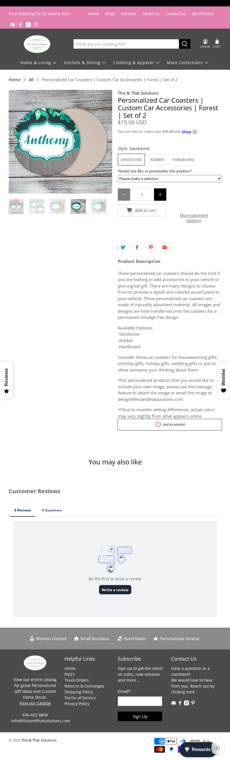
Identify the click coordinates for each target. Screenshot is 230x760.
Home (93, 13)
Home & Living (35, 62)
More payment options (194, 217)
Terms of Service (80, 697)
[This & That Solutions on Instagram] (28, 24)
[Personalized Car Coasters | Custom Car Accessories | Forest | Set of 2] (60, 141)
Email (124, 691)
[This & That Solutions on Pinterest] (36, 24)
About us (150, 13)
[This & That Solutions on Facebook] (20, 24)
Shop (110, 13)
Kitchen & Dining (82, 62)
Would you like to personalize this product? (155, 171)
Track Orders (77, 680)
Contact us (176, 13)
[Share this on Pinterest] (151, 247)
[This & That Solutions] (37, 44)
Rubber (157, 159)
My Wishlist (202, 13)
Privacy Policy (77, 703)
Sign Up (140, 716)
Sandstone (131, 159)
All (31, 80)
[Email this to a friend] (164, 247)
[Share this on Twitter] (123, 247)
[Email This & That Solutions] (12, 24)
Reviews (128, 13)
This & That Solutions (138, 93)
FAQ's (70, 674)
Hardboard (183, 159)
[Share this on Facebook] (137, 247)
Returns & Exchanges (84, 686)
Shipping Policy (79, 691)
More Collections (185, 62)
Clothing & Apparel (133, 62)
